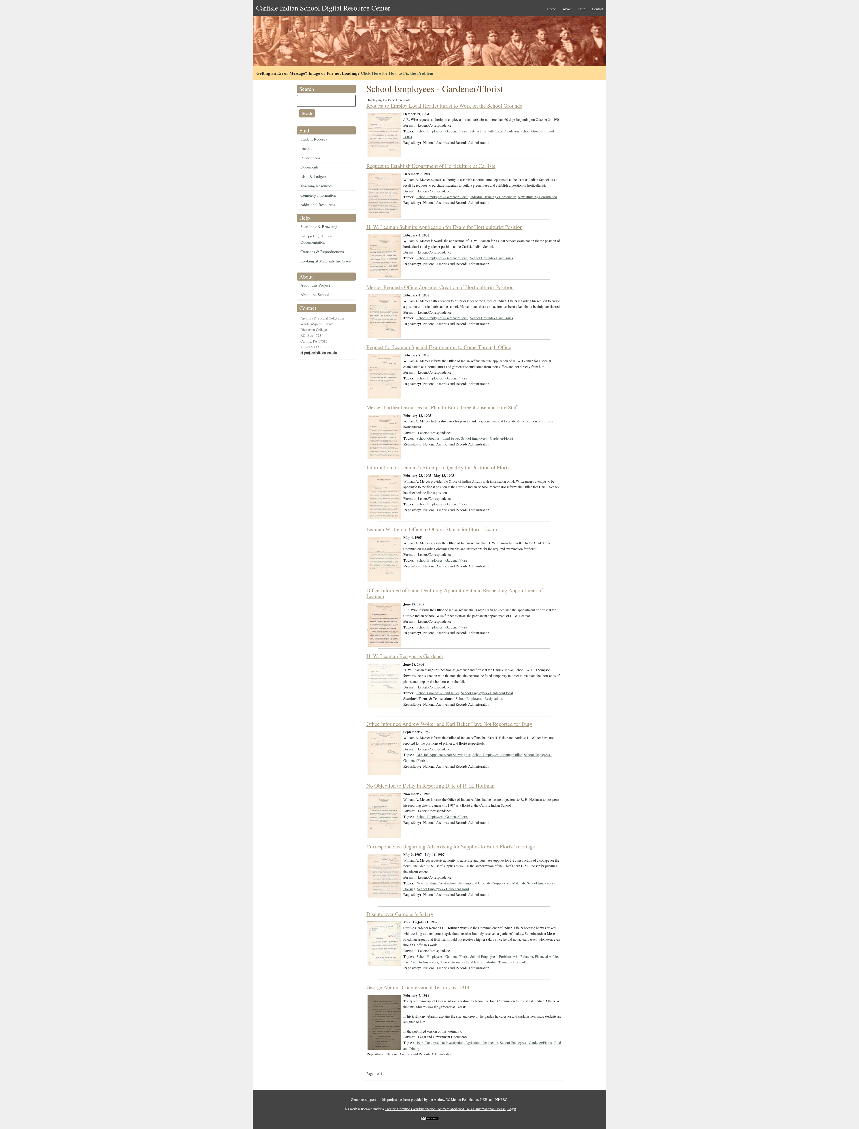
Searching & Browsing (318, 226)
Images (306, 148)
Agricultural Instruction (481, 1042)
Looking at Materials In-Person (325, 261)
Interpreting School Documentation (316, 239)
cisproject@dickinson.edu (318, 352)
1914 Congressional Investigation (440, 1042)
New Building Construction (537, 196)
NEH (483, 1099)
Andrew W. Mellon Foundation (456, 1099)
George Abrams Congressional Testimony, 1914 (418, 987)
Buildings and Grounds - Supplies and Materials (491, 883)
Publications (310, 157)
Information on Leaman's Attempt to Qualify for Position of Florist (438, 467)
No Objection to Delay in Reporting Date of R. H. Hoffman (430, 785)
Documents (309, 167)
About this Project (315, 285)
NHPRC (501, 1099)
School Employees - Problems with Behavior (501, 956)
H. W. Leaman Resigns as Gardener (404, 656)
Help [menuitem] (581, 9)
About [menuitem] (567, 9)
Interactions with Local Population (494, 131)
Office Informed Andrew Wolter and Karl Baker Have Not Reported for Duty (449, 723)
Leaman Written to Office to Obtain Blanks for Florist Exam (431, 529)
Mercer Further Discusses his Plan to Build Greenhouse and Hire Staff (442, 407)
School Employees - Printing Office (497, 754)
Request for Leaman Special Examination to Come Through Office (438, 347)
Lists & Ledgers (313, 176)
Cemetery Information (318, 195)
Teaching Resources (316, 185)
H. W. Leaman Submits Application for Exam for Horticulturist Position (444, 226)
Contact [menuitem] (597, 9)
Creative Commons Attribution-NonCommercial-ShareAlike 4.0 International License (445, 1108)
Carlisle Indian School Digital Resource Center (323, 8)
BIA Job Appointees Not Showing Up (444, 754)
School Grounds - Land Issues (491, 258)
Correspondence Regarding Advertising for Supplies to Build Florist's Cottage (450, 846)
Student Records (313, 139)
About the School (314, 294)
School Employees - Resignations (479, 698)
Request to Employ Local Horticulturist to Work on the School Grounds (444, 105)
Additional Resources (317, 204)
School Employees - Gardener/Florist (442, 131)
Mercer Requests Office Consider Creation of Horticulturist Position (440, 287)
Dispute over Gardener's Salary (399, 914)
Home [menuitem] (551, 9)
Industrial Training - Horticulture (493, 196)
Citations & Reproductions (322, 251)
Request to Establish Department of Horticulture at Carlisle (430, 165)
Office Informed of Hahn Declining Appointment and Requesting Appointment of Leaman (454, 593)
